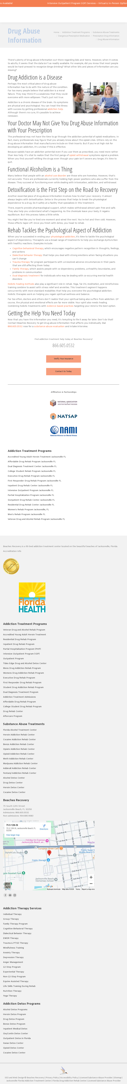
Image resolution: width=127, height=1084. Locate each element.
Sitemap (118, 1078)
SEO (7, 1078)
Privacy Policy (52, 1078)
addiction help (55, 109)
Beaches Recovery (35, 1078)
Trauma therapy (21, 262)
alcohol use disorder (55, 175)
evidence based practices (60, 306)
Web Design (18, 1078)
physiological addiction (63, 236)
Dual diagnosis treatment (26, 275)
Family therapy (20, 269)
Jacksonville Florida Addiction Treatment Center (28, 1081)
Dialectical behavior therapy (27, 255)
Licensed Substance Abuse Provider (95, 1078)
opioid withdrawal (78, 155)
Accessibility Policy (69, 1078)
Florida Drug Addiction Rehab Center (69, 1081)
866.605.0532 (15, 326)
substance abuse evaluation (49, 326)
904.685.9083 (26, 816)
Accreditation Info (12, 551)
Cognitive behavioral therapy (27, 248)
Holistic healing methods (21, 284)
